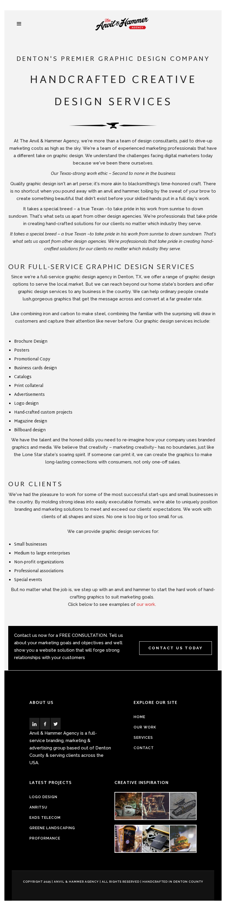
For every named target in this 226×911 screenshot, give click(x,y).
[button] (19, 24)
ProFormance (44, 838)
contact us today (175, 648)
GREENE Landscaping (52, 828)
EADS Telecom (45, 818)
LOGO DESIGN (43, 797)
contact (144, 748)
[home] (122, 24)
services (143, 738)
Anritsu (38, 807)
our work (146, 604)
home (139, 717)
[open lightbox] (128, 806)
